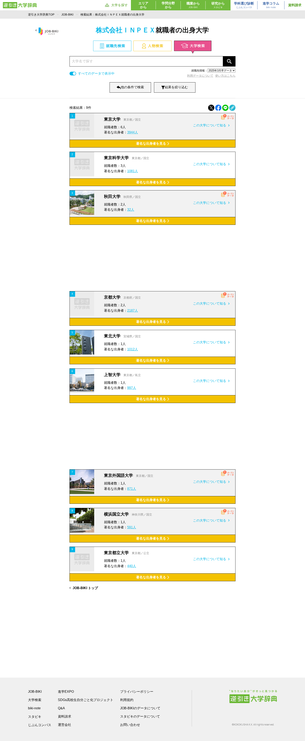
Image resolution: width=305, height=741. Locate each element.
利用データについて (200, 75)
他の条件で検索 (132, 87)
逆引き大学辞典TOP (41, 14)
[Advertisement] (152, 258)
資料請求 (294, 5)
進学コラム (271, 5)
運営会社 (64, 724)
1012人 (132, 349)
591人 (131, 527)
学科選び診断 (244, 5)
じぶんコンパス (39, 725)
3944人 (132, 132)
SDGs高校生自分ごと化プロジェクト (85, 700)
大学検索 (34, 700)
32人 (130, 209)
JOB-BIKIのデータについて (140, 708)
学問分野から (168, 5)
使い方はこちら (225, 75)
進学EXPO (66, 691)
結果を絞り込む (176, 87)
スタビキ (34, 716)
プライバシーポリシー (136, 691)
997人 (131, 388)
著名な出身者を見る (151, 143)
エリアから (143, 5)
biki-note (34, 708)
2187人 (132, 310)
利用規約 (126, 700)
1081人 (132, 171)
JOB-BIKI (67, 14)
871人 (131, 488)
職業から (193, 5)
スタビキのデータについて (140, 716)
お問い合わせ (130, 724)
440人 (131, 566)
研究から (218, 5)
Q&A (61, 708)
